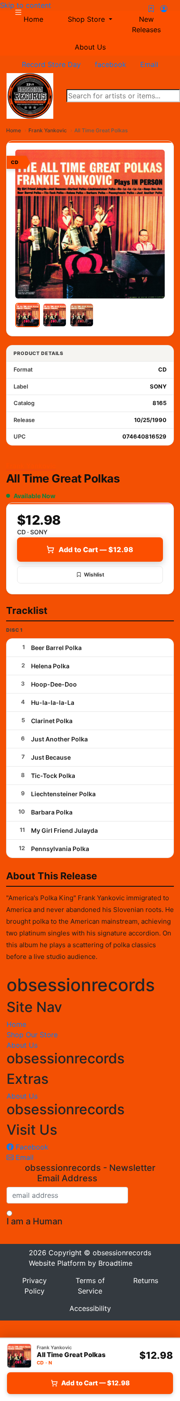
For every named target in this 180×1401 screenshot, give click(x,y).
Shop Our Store (32, 1034)
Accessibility (90, 1308)
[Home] (30, 95)
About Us (90, 47)
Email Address (67, 1178)
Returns (145, 1280)
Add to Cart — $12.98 (96, 549)
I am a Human (34, 1221)
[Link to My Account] (163, 8)
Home (13, 130)
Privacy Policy (34, 1285)
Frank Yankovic (47, 130)
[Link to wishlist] (151, 8)
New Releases (146, 24)
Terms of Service (90, 1285)
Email (24, 1157)
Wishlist (94, 574)
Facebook (31, 1147)
